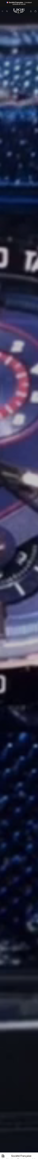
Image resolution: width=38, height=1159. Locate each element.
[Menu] (2, 11)
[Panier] (35, 11)
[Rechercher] (7, 11)
